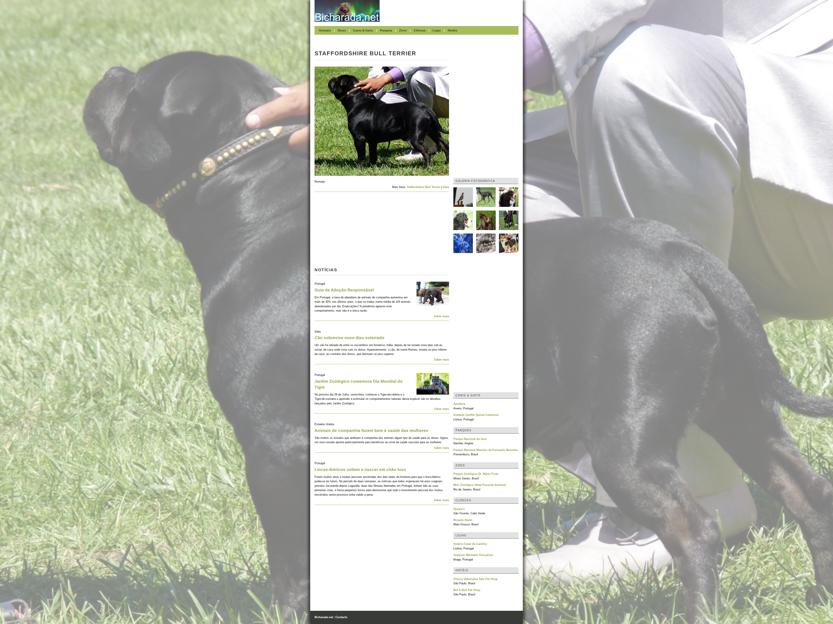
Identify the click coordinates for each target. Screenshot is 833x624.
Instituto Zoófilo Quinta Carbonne (475, 415)
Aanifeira (459, 403)
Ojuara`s (459, 509)
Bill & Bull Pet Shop (466, 590)
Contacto (341, 617)
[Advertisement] (451, 11)
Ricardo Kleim (462, 520)
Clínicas (420, 30)
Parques (386, 30)
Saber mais (441, 316)
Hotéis (452, 30)
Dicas (342, 30)
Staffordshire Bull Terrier (423, 187)
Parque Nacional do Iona (470, 439)
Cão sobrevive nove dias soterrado (349, 337)
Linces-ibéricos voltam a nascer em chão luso (360, 469)
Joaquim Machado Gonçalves (473, 555)
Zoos (403, 30)
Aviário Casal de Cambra (470, 544)
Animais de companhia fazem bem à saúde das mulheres (371, 430)
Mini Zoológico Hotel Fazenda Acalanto (479, 485)
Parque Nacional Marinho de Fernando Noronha (485, 450)
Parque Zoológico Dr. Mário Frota (475, 473)
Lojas (437, 30)
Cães (446, 187)
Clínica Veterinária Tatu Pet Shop (475, 579)
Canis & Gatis (363, 30)
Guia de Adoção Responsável (344, 290)
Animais (325, 30)
